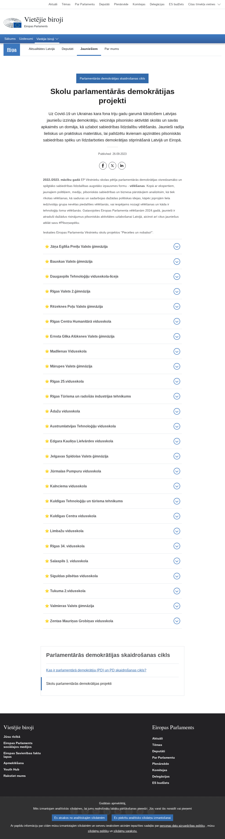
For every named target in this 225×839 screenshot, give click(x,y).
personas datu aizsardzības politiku (182, 825)
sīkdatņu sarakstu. (125, 831)
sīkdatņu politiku (98, 831)
